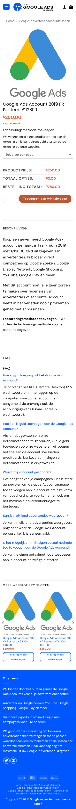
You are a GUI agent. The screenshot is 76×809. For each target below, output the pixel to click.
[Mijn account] (64, 7)
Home (10, 21)
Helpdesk (21, 793)
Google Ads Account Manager (42, 785)
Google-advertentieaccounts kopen (44, 21)
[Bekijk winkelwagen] (71, 7)
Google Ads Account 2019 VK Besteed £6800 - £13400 (19, 641)
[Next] (73, 630)
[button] (6, 7)
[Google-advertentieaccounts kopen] (36, 6)
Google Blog (61, 790)
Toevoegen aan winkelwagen (45, 199)
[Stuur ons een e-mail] (13, 760)
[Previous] (3, 630)
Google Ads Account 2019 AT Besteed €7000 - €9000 (56, 641)
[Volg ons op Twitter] (6, 760)
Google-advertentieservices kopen (38, 787)
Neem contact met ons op (45, 793)
